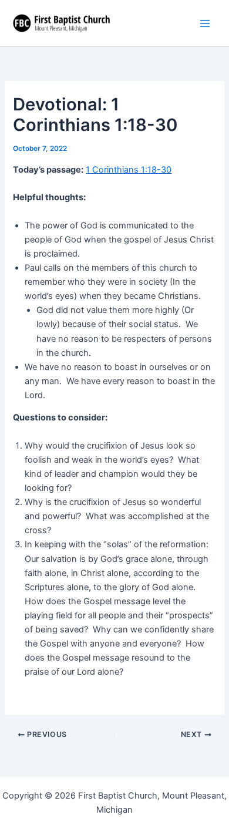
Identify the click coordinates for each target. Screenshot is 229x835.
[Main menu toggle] (205, 23)
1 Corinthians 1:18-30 (128, 169)
